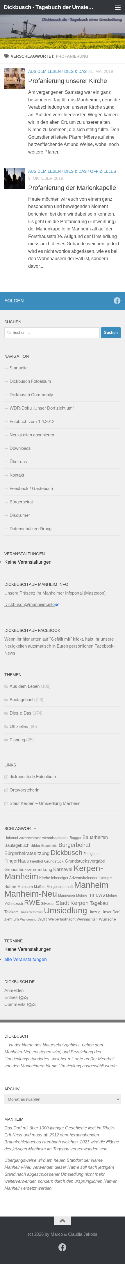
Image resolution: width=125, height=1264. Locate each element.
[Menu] (117, 7)
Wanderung (28, 919)
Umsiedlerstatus (31, 912)
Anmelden (14, 990)
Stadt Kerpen (72, 903)
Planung (17, 739)
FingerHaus (16, 860)
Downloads (20, 448)
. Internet (11, 838)
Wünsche (107, 919)
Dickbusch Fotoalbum (30, 381)
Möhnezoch (13, 904)
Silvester (48, 904)
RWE (32, 902)
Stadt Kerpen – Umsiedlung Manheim (45, 803)
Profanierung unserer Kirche (67, 80)
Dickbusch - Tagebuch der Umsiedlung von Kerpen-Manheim (49, 7)
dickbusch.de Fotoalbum (33, 776)
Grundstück (54, 861)
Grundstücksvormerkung (28, 869)
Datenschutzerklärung (30, 528)
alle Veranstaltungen (25, 959)
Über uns (18, 461)
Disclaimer (20, 515)
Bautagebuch (22, 699)
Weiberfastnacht (62, 919)
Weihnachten (87, 919)
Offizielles (103, 171)
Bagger (75, 838)
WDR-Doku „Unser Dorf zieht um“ (42, 408)
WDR (42, 919)
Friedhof (36, 861)
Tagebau (99, 903)
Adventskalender (55, 838)
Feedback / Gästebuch (31, 488)
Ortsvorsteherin (24, 789)
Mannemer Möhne (72, 895)
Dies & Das (75, 71)
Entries (16, 997)
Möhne (111, 895)
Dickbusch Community (31, 394)
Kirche (44, 878)
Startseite (19, 367)
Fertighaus (91, 854)
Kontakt (17, 475)
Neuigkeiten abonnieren (32, 434)
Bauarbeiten (95, 837)
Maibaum (25, 886)
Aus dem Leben (44, 71)
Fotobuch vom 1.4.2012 (32, 421)
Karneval (62, 869)
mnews (96, 895)
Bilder (35, 845)
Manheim (91, 885)
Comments (20, 1004)
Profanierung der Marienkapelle (72, 187)
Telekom (11, 912)
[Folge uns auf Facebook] (117, 300)
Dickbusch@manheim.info (29, 604)
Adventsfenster (30, 838)
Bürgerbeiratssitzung (26, 853)
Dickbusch (66, 852)
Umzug (94, 912)
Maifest (39, 887)
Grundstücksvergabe (85, 860)
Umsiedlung (65, 910)
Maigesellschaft (60, 886)
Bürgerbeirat (21, 501)
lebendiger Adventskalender (74, 878)
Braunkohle (49, 845)
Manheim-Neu (30, 893)
